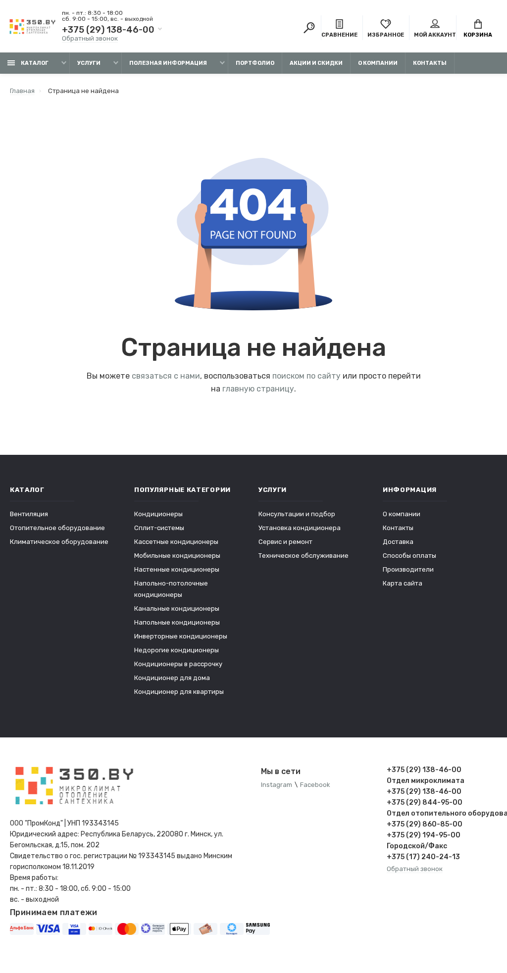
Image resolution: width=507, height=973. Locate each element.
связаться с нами (166, 376)
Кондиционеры (158, 514)
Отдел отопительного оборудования (442, 813)
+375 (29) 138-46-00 (108, 30)
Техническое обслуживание (303, 555)
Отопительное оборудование (57, 528)
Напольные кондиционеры (177, 622)
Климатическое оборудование (59, 541)
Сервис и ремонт (285, 541)
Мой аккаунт (435, 35)
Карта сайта (402, 583)
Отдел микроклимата (425, 781)
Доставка (398, 541)
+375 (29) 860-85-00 (424, 824)
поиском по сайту (306, 376)
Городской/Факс (417, 846)
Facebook (315, 784)
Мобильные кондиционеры (177, 555)
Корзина (477, 35)
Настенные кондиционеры (176, 569)
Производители (408, 569)
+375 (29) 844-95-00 (424, 802)
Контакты (430, 63)
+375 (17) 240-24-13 (423, 857)
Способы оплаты (409, 555)
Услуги (89, 63)
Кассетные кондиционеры (176, 541)
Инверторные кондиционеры (180, 636)
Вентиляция (29, 514)
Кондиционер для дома (172, 677)
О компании (378, 63)
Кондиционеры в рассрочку (178, 664)
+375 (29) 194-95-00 (423, 835)
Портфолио (255, 63)
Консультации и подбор (296, 514)
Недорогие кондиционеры (176, 650)
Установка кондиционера (299, 528)
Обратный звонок (90, 38)
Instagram (276, 784)
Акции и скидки (316, 63)
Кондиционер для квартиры (179, 691)
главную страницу (258, 388)
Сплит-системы (159, 528)
